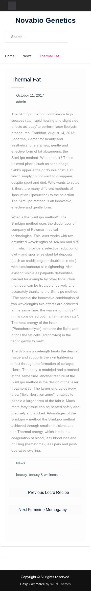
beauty (21, 475)
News (20, 463)
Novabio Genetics (45, 20)
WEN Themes (60, 584)
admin (21, 102)
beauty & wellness (43, 475)
